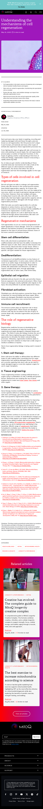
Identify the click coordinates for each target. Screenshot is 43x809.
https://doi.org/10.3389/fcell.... (16, 450)
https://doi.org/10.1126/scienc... (11, 473)
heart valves (24, 380)
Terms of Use (21, 801)
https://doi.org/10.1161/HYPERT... (12, 490)
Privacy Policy (12, 801)
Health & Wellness (8, 546)
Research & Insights (8, 551)
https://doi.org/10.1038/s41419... (11, 499)
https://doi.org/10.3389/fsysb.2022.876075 (15, 458)
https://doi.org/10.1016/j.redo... (29, 506)
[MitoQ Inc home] (21, 727)
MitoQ (20, 546)
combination (37, 393)
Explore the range (28, 430)
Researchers (36, 360)
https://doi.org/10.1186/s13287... (13, 442)
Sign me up (36, 736)
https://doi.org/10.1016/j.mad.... (28, 515)
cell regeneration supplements (24, 422)
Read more (8, 630)
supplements (25, 426)
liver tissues (33, 380)
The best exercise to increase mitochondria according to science (20, 676)
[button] (30, 12)
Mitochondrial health (32, 546)
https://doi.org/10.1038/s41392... (22, 466)
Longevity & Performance (26, 551)
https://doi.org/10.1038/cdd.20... (26, 480)
